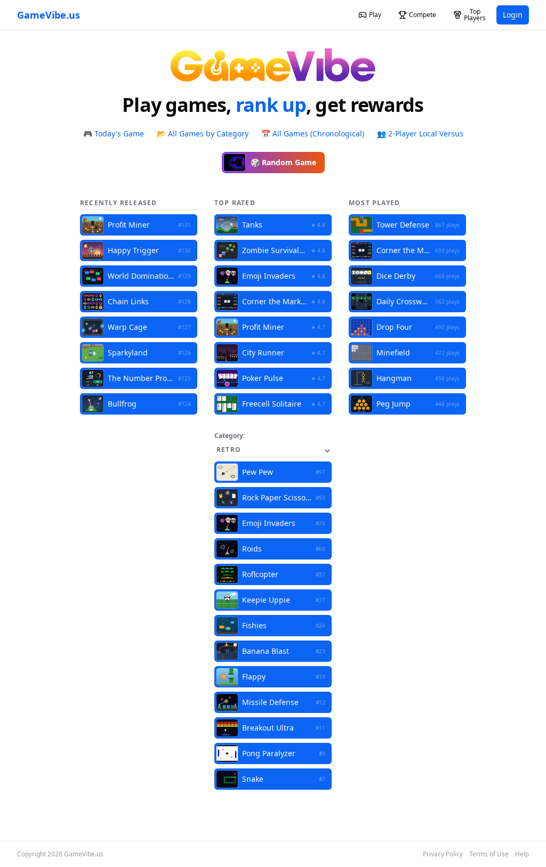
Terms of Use (489, 854)
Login (513, 15)
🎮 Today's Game (113, 133)
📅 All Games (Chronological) (312, 133)
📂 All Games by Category (202, 133)
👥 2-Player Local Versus (420, 133)
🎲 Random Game (283, 162)
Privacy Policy (443, 854)
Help (522, 854)
